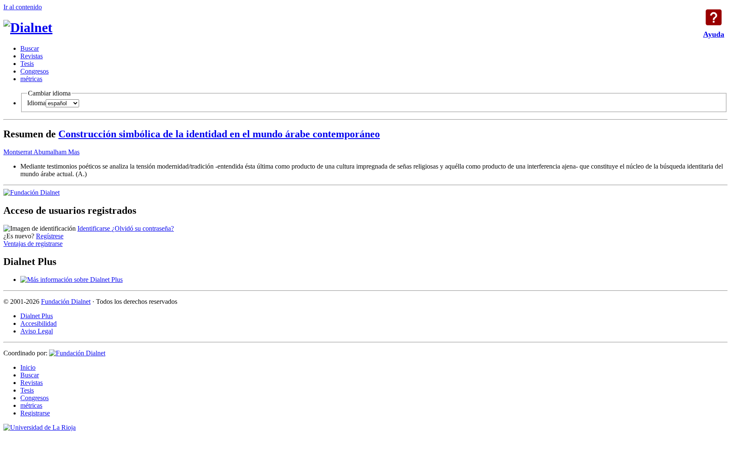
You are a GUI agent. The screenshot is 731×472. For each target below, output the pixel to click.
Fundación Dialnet (66, 301)
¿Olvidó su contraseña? (143, 228)
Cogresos (34, 71)
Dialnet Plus (36, 315)
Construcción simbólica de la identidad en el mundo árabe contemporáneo (219, 133)
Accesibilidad (38, 323)
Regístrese (49, 236)
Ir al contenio (22, 7)
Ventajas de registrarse (33, 243)
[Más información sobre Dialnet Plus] (71, 279)
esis (27, 63)
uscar (29, 48)
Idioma (36, 102)
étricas (31, 78)
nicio (28, 367)
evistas (31, 56)
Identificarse (94, 228)
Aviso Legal (36, 331)
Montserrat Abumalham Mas (41, 152)
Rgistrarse (35, 413)
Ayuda (713, 17)
